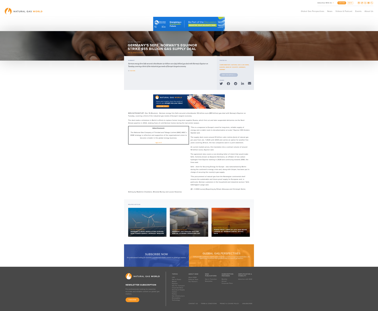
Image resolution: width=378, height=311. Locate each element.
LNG (173, 277)
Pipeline (175, 283)
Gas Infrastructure (178, 296)
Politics (174, 294)
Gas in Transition (211, 279)
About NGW (193, 277)
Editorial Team (193, 279)
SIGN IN (350, 3)
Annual (224, 281)
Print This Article (228, 75)
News (329, 11)
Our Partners (193, 281)
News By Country (232, 67)
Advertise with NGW (245, 279)
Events (358, 11)
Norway (222, 69)
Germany (242, 67)
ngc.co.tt (158, 142)
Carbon (174, 292)
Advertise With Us (325, 2)
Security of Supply (178, 290)
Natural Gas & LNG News (240, 65)
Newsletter (209, 281)
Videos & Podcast (343, 11)
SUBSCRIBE (342, 3)
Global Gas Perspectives (312, 11)
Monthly (224, 279)
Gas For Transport (178, 286)
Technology (176, 300)
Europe (222, 67)
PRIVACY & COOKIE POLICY (229, 303)
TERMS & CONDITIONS (209, 303)
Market (174, 281)
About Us (369, 11)
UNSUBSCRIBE (247, 303)
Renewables (176, 298)
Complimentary (225, 65)
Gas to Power (176, 279)
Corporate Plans (227, 283)
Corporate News (177, 288)
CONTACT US (193, 303)
